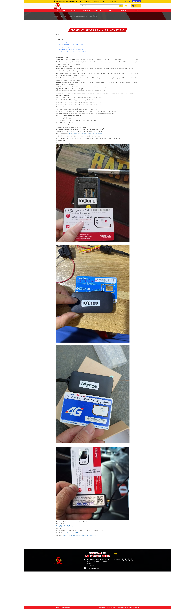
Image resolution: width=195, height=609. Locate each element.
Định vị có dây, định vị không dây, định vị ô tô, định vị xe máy (85, 133)
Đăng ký (128, 1)
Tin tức (110, 11)
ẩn (64, 39)
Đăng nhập (137, 1)
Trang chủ (61, 11)
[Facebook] (123, 560)
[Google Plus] (129, 560)
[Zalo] (126, 560)
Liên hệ (135, 11)
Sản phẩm (86, 11)
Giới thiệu (74, 11)
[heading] (97, 76)
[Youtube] (132, 560)
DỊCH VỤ (99, 11)
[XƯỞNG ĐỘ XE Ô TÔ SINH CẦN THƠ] (57, 8)
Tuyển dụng (123, 11)
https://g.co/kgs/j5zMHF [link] (71, 533)
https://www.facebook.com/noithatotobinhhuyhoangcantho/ (79, 535)
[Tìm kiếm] (121, 6)
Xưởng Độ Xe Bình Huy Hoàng (64, 526)
